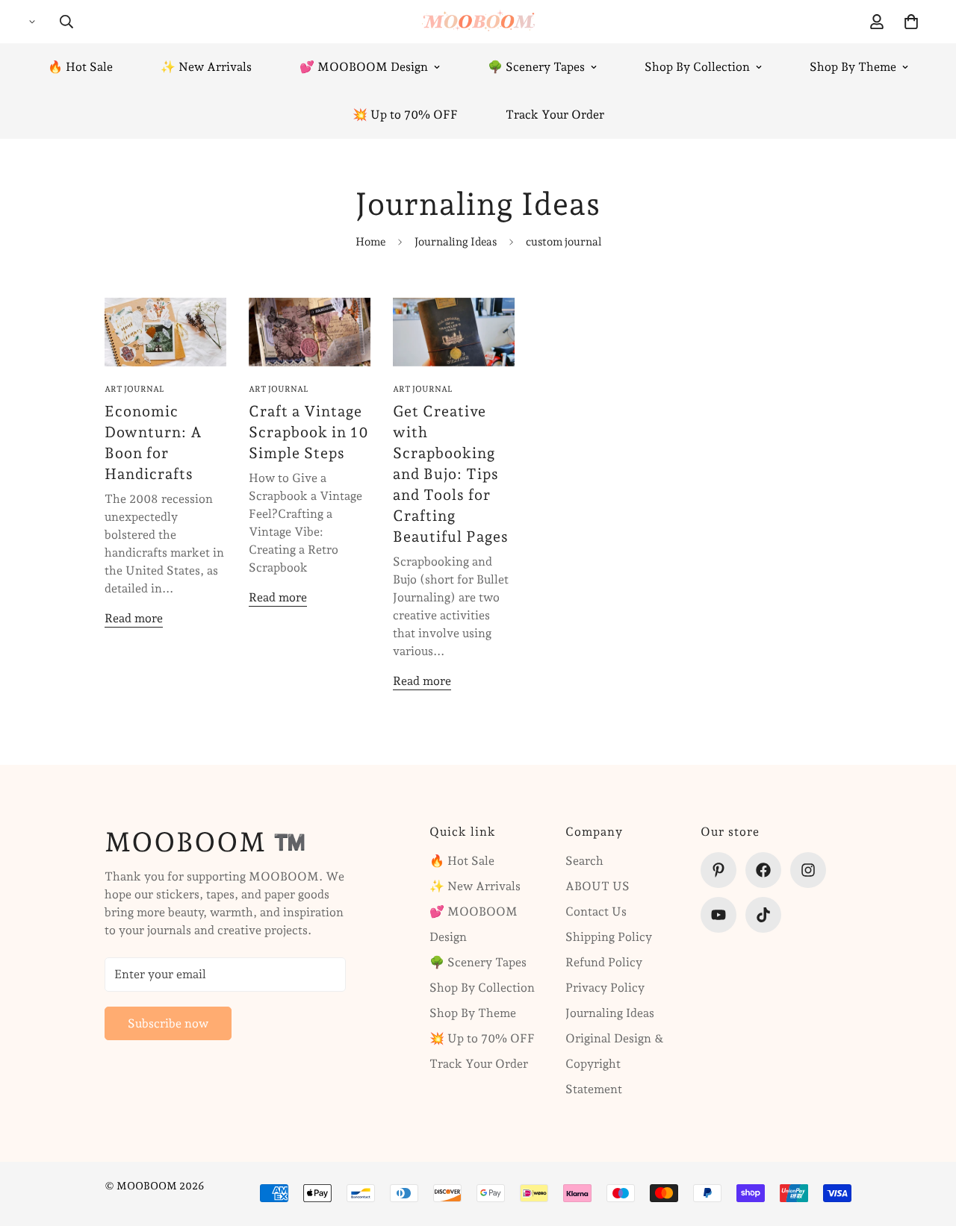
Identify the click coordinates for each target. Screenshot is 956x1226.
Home (370, 241)
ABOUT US (597, 886)
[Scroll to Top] (927, 1145)
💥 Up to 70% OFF (405, 114)
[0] (911, 21)
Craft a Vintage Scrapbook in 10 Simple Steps (309, 432)
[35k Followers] (808, 870)
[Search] (66, 21)
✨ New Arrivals (206, 67)
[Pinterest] (718, 870)
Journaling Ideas (456, 241)
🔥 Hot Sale (80, 67)
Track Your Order (555, 114)
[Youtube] (718, 915)
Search (584, 861)
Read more (134, 618)
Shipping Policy (608, 937)
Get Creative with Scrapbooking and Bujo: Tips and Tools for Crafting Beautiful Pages (451, 473)
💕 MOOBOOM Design (363, 67)
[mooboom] (478, 21)
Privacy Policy (605, 988)
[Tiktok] (763, 915)
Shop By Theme (853, 67)
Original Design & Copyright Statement (614, 1063)
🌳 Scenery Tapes (536, 67)
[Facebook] (763, 870)
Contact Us (596, 911)
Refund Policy (603, 962)
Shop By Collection (697, 67)
